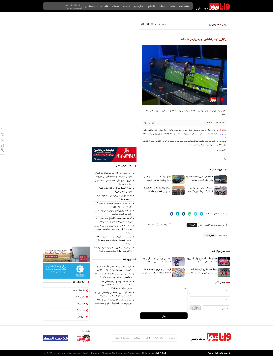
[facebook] (171, 214)
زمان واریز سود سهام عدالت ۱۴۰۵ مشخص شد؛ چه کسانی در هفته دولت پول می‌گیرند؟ (113, 275)
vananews (61, 353)
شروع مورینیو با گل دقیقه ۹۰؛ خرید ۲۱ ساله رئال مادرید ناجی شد (113, 182)
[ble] (177, 214)
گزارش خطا (151, 224)
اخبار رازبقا (81, 303)
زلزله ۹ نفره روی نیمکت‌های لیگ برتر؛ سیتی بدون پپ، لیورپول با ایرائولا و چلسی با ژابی (114, 268)
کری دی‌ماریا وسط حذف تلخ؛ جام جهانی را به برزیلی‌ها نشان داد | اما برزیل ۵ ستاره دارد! (114, 220)
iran (44, 353)
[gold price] (2, 141)
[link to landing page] (211, 6)
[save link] (147, 24)
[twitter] (195, 214)
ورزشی (225, 24)
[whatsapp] (189, 214)
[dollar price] (2, 136)
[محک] (66, 254)
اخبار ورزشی (214, 24)
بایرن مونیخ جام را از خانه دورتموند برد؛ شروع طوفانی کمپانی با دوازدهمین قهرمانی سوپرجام (113, 174)
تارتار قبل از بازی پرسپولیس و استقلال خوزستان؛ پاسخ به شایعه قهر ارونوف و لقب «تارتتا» (113, 294)
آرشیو (147, 338)
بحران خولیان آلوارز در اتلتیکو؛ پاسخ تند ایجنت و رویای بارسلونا (113, 197)
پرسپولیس (222, 133)
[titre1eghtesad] (55, 338)
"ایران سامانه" (213, 353)
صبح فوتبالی (80, 310)
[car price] (2, 146)
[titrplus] (83, 338)
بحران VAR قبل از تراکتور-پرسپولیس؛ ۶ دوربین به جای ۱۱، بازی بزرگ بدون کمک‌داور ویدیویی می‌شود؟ (113, 229)
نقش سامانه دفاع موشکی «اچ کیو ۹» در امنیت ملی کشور (245, 347)
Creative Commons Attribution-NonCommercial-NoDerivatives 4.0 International (120, 353)
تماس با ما (159, 338)
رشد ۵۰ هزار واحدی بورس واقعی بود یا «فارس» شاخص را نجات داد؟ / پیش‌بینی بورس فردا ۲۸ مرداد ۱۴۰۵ (115, 285)
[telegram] (201, 214)
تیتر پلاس (81, 316)
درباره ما (172, 338)
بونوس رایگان (80, 296)
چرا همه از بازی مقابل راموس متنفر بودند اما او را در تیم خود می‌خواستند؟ (113, 212)
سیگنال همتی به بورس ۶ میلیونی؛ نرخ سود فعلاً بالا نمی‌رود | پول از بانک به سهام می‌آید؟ (113, 249)
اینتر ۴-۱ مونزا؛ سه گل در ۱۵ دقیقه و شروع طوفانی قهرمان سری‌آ (115, 189)
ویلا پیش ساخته (79, 290)
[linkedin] (183, 214)
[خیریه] (66, 270)
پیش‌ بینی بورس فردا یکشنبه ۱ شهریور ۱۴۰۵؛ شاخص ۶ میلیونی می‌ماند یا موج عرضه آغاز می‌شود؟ (114, 240)
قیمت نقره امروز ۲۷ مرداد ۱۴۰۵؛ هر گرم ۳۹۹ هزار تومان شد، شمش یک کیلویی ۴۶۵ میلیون (113, 301)
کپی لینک (192, 224)
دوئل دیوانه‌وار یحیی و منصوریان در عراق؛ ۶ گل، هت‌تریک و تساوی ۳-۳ (114, 205)
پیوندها (137, 338)
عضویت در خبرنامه (121, 338)
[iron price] (2, 151)
